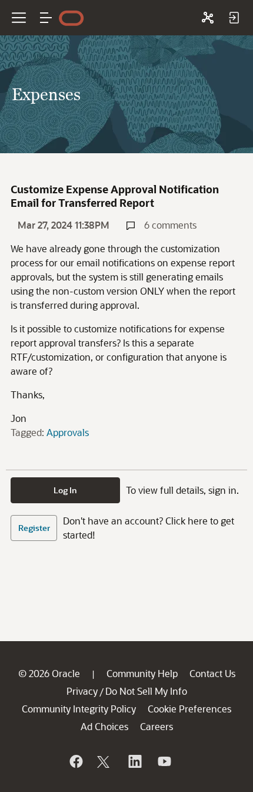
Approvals (67, 432)
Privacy (82, 691)
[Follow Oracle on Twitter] (104, 761)
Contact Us (212, 673)
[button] (46, 18)
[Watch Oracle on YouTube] (163, 761)
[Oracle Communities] (208, 18)
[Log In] (234, 17)
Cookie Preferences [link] (189, 708)
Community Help (142, 673)
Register (34, 527)
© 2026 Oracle (49, 673)
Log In (65, 490)
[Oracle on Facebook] (75, 761)
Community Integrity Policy (79, 708)
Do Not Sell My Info (146, 691)
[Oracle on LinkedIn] (134, 761)
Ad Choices (104, 726)
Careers (156, 726)
